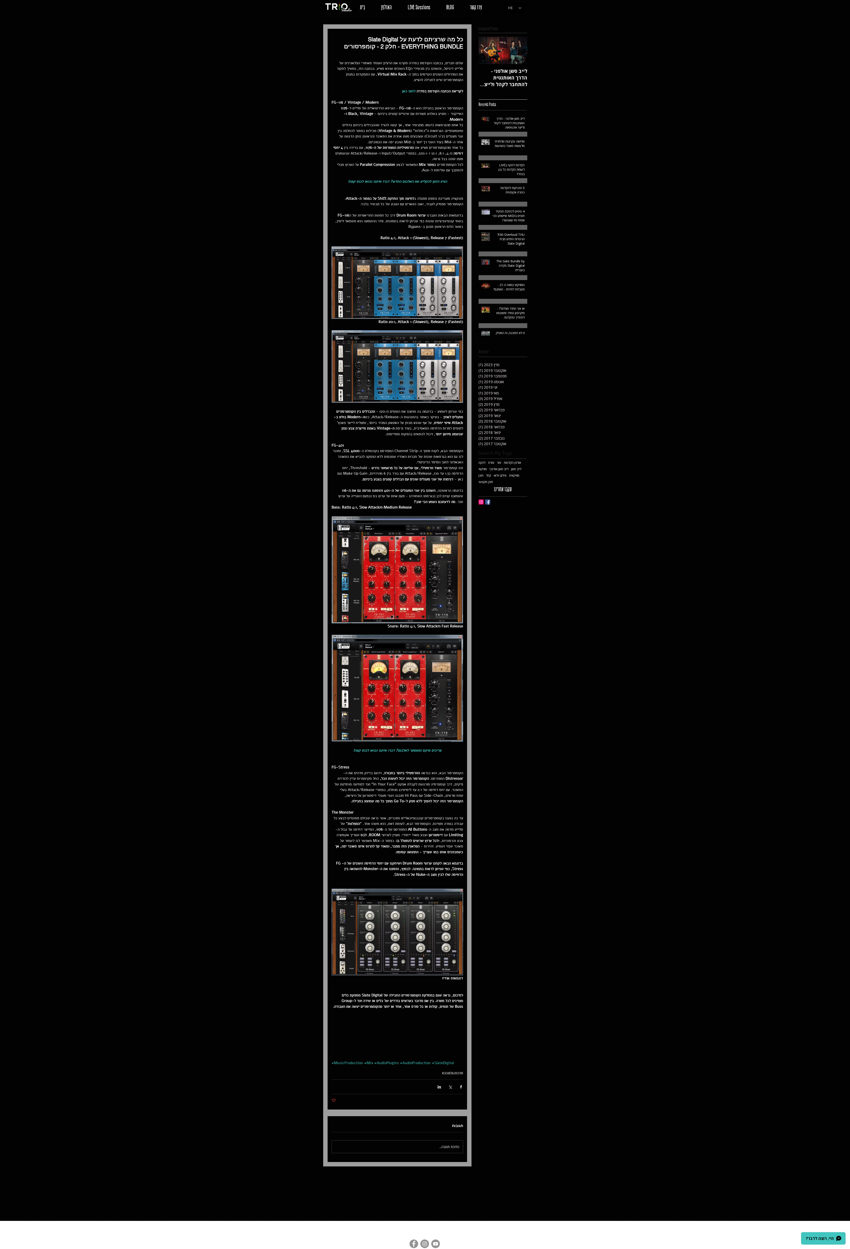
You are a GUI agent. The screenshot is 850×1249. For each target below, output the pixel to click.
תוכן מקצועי (486, 482)
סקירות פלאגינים (452, 1073)
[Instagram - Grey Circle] (424, 1243)
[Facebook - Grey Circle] (414, 1243)
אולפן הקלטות (512, 462)
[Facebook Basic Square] (487, 502)
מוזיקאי (483, 469)
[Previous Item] (520, 50)
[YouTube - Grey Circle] (435, 1243)
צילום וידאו (500, 475)
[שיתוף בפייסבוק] (461, 1087)
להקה (482, 462)
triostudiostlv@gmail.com (397, 1223)
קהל (488, 475)
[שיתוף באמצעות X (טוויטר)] (450, 1087)
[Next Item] (486, 50)
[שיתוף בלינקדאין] (439, 1087)
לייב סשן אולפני (498, 469)
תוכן (481, 475)
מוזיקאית (514, 475)
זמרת (491, 462)
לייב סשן (516, 469)
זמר (499, 462)
